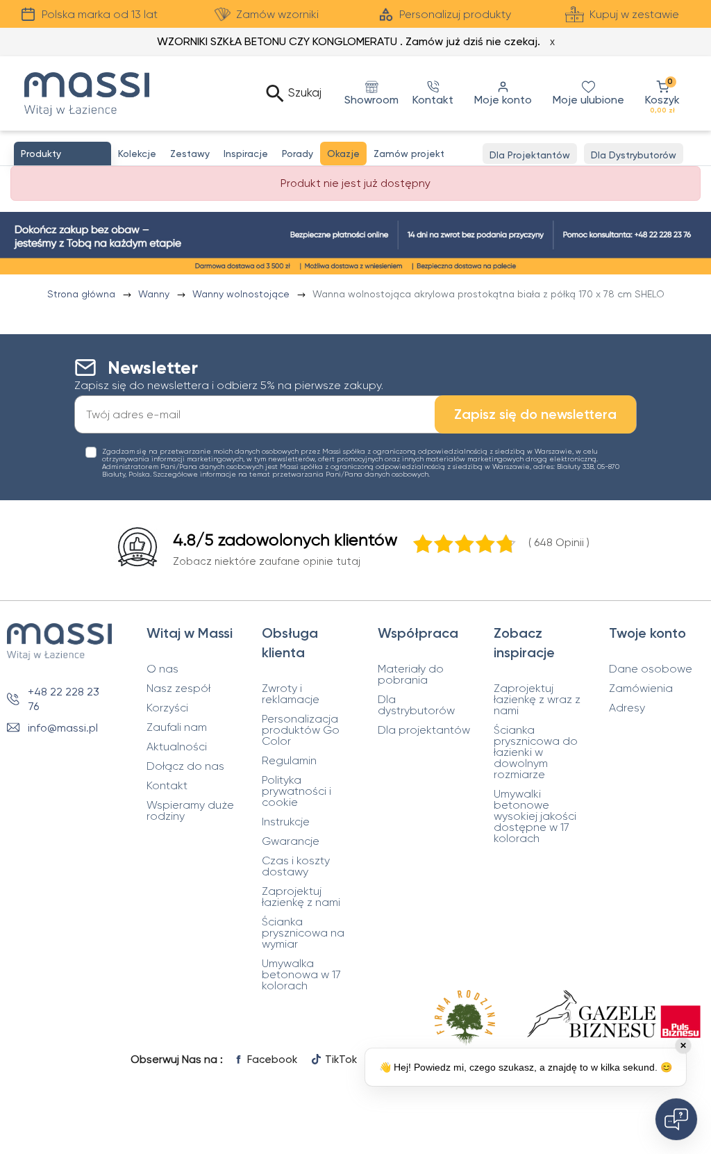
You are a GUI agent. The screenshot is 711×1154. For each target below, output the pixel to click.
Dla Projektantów (530, 154)
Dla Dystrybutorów (633, 154)
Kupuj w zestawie (634, 14)
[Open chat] (676, 1119)
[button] (662, 93)
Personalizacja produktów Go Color (301, 730)
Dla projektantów (424, 730)
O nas (162, 669)
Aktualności (177, 746)
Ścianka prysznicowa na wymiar (303, 933)
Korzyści (167, 708)
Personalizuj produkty (455, 14)
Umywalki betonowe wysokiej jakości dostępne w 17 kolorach (535, 816)
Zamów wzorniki (277, 14)
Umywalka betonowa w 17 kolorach (301, 974)
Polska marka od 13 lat (100, 14)
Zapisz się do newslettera (535, 414)
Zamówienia (641, 688)
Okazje (343, 153)
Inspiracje (246, 153)
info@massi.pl (63, 727)
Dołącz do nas (185, 766)
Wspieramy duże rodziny (190, 811)
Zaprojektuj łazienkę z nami (301, 897)
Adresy (627, 708)
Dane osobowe (650, 669)
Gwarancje (290, 841)
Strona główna (82, 293)
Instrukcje (286, 821)
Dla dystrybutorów (416, 705)
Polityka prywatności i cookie (296, 791)
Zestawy (190, 153)
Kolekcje (137, 153)
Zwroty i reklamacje (290, 694)
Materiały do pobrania (411, 674)
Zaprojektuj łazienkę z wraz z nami (537, 699)
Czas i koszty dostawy (296, 866)
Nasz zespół (178, 688)
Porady (297, 153)
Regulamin (289, 760)
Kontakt (167, 785)
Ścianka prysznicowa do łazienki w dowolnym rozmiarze (536, 752)
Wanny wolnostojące (242, 293)
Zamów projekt (409, 153)
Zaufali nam (177, 727)
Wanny (155, 293)
